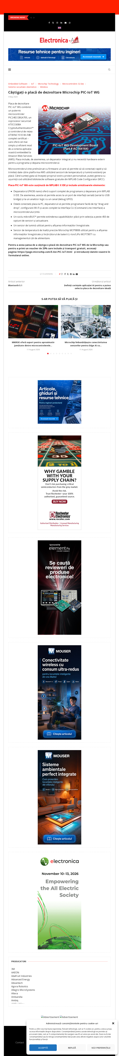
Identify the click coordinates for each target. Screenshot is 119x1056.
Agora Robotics (19, 986)
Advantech (17, 983)
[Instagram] (57, 22)
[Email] (65, 22)
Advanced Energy (20, 979)
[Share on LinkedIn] (74, 274)
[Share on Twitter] (68, 274)
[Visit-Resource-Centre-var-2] (59, 49)
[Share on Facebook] (65, 274)
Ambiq (14, 1000)
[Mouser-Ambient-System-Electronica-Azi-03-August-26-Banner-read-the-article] (59, 752)
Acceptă (43, 1047)
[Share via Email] (77, 274)
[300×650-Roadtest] (59, 542)
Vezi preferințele (100, 1047)
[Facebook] (49, 22)
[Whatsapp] (70, 22)
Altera (14, 993)
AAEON (15, 972)
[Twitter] (53, 22)
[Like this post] (62, 274)
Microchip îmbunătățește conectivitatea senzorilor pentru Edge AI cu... (41, 17)
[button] (113, 1023)
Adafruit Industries (21, 976)
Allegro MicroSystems (23, 990)
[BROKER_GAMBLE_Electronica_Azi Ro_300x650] (59, 437)
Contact (20, 1042)
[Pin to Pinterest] (71, 274)
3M (13, 969)
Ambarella (16, 996)
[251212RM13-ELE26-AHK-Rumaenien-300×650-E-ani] (59, 857)
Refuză (72, 1047)
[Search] (109, 69)
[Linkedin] (61, 22)
